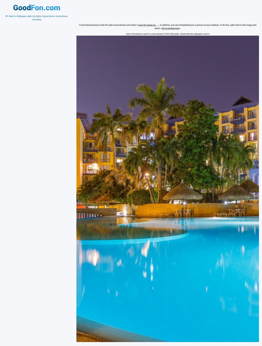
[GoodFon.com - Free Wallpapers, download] (36, 9)
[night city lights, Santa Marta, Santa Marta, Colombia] (167, 341)
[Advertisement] (36, 57)
